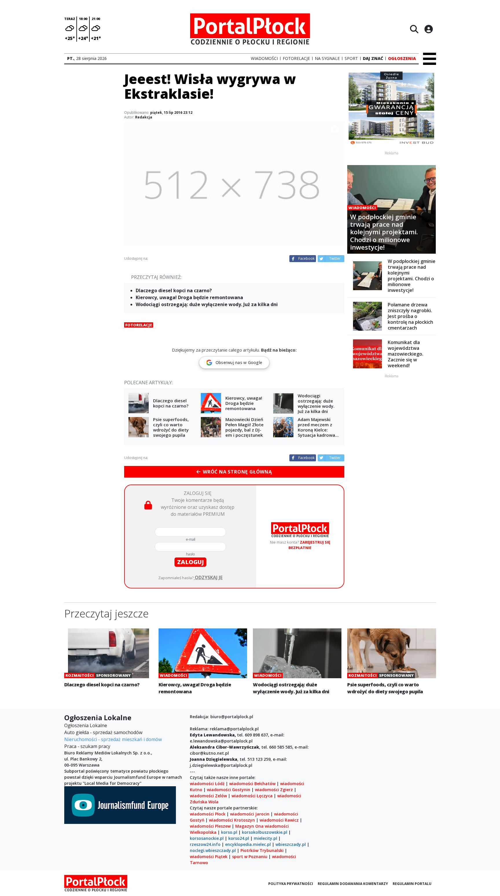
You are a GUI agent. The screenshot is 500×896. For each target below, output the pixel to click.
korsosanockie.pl (207, 838)
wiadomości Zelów (208, 795)
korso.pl (229, 832)
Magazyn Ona (249, 826)
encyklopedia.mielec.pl (248, 844)
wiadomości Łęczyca (252, 795)
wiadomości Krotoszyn (232, 820)
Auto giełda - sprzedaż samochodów (103, 732)
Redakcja (143, 117)
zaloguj (190, 562)
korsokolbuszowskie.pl (264, 832)
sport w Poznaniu (249, 856)
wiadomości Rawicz (279, 820)
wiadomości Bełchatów (252, 783)
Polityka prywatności (290, 883)
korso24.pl (238, 838)
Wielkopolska (203, 832)
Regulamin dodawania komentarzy (353, 883)
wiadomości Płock (207, 814)
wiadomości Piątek (208, 856)
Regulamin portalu (412, 883)
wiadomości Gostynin (228, 789)
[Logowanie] (428, 29)
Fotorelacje (138, 325)
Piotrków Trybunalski (262, 850)
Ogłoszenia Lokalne (85, 725)
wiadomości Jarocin (249, 814)
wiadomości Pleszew (210, 826)
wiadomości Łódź (207, 783)
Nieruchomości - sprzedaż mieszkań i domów (113, 739)
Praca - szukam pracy (87, 746)
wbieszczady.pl (290, 844)
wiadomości (277, 826)
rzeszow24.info (205, 844)
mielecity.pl (265, 838)
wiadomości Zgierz (273, 789)
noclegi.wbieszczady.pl (213, 850)
